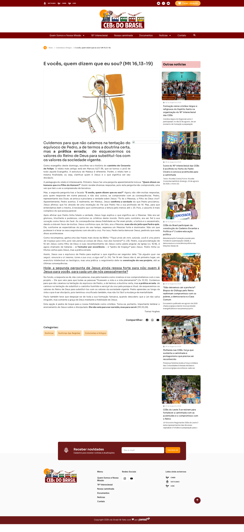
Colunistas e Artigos (64, 48)
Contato (182, 35)
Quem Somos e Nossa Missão (65, 35)
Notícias (163, 35)
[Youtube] (131, 478)
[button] (147, 320)
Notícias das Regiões (69, 333)
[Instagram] (125, 478)
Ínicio (51, 48)
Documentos (146, 35)
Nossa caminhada (123, 35)
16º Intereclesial (99, 35)
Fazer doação (190, 3)
